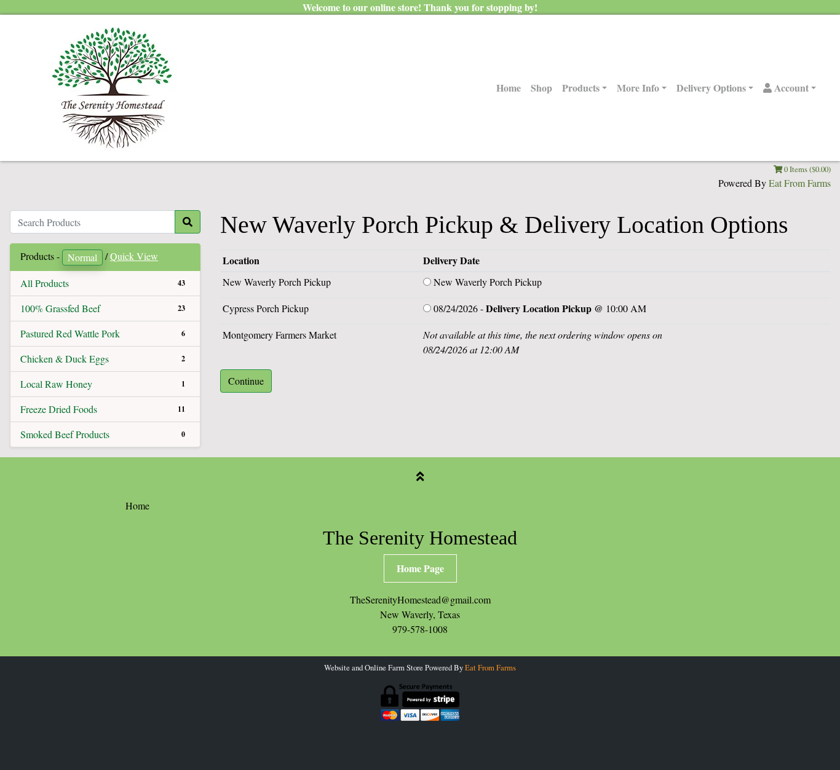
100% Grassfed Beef (60, 308)
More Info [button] (638, 88)
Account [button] (790, 88)
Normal (82, 257)
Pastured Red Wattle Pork (70, 333)
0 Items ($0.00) (806, 169)
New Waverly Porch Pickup (488, 281)
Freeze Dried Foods (58, 409)
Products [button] (581, 88)
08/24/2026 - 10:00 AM (540, 308)
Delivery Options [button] (711, 88)
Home (508, 88)
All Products (44, 283)
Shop (541, 88)
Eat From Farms (800, 182)
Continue (246, 380)
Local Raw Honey (56, 383)
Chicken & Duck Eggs (64, 358)
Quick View (134, 255)
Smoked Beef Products (64, 434)
